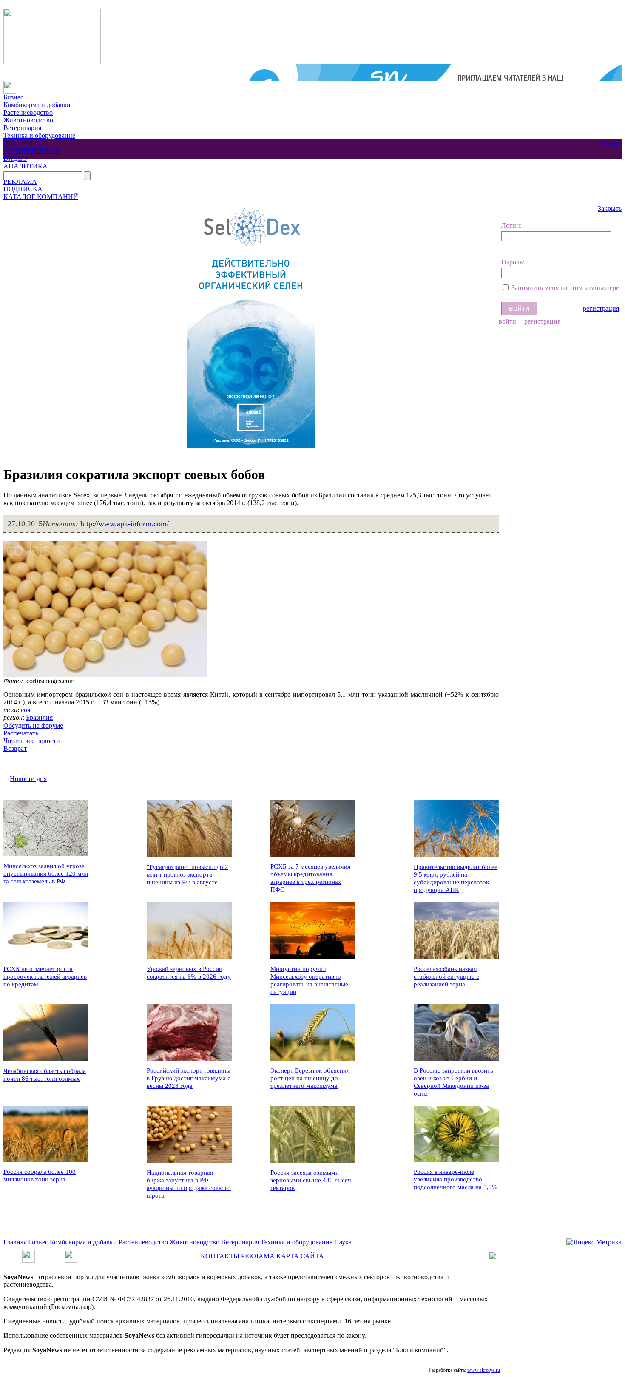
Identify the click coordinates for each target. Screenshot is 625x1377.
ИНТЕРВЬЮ (22, 143)
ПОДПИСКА (23, 189)
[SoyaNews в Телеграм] (28, 1253)
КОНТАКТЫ (220, 1256)
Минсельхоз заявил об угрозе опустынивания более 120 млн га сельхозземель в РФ (45, 874)
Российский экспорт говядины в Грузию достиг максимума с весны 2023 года (188, 1078)
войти (507, 321)
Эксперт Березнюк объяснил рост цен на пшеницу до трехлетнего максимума (309, 1078)
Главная (14, 1242)
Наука (612, 143)
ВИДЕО (15, 158)
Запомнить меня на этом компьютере (565, 287)
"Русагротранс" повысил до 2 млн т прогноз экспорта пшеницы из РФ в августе (187, 874)
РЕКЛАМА (20, 181)
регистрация (601, 308)
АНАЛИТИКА (25, 166)
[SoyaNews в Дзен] (71, 1253)
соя (25, 709)
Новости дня (28, 778)
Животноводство (28, 120)
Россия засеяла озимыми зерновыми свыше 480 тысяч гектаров (310, 1180)
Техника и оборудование (39, 135)
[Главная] (9, 84)
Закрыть (610, 208)
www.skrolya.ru (483, 1370)
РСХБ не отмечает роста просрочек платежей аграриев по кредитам (45, 976)
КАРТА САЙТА (300, 1256)
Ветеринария (22, 127)
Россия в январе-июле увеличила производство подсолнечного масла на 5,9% (455, 1179)
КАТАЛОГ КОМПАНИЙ (40, 196)
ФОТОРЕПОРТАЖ (31, 150)
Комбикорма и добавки (37, 104)
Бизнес (13, 97)
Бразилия (39, 717)
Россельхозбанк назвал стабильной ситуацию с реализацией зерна (446, 976)
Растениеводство (28, 112)
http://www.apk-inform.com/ (124, 524)
